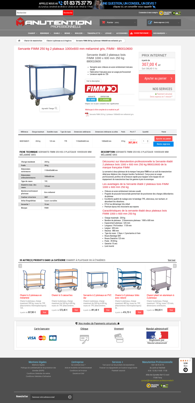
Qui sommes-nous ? (78, 365)
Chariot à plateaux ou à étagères (85, 260)
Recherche (68, 12)
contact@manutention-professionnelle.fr (157, 380)
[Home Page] (19, 40)
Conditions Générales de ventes (38, 373)
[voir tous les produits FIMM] (101, 89)
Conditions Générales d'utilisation (38, 376)
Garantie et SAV (78, 373)
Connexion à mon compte (148, 13)
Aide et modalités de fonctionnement (78, 368)
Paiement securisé (118, 371)
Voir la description (93, 81)
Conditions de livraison (78, 371)
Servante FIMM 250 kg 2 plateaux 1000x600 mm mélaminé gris (111, 114)
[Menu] (190, 359)
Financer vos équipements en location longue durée (118, 368)
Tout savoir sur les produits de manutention (118, 365)
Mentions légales (38, 365)
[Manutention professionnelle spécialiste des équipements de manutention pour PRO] (55, 22)
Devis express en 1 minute (161, 97)
